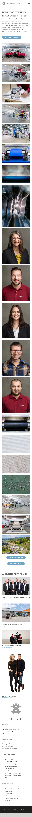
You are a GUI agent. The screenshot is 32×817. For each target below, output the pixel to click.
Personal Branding (10, 764)
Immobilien (8, 771)
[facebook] (11, 719)
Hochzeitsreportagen (11, 761)
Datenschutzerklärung (11, 798)
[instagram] (14, 719)
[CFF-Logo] (11, 2)
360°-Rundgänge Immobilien (13, 775)
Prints (6, 778)
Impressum (8, 800)
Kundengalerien (9, 791)
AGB (6, 796)
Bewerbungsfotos (10, 759)
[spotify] (20, 719)
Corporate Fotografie (11, 766)
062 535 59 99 (9, 731)
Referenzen (8, 793)
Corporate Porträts (10, 768)
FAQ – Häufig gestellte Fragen (13, 789)
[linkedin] (17, 719)
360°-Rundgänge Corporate (13, 773)
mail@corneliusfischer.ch (12, 734)
